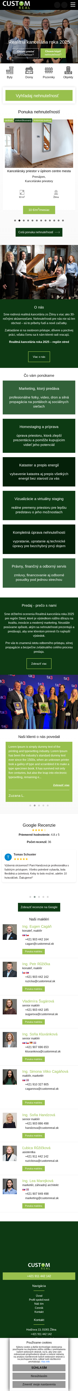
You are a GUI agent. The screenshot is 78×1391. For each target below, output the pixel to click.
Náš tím (39, 1303)
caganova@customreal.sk (41, 1088)
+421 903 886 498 (36, 1123)
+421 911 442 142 (36, 1156)
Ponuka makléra (33, 951)
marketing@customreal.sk (41, 1198)
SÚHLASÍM (39, 1367)
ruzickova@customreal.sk (41, 1160)
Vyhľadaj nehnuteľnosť (37, 95)
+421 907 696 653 (36, 1047)
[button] (15, 220)
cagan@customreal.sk (39, 943)
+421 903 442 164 (36, 939)
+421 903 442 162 (36, 976)
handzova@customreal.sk (41, 1127)
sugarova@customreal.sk (41, 1014)
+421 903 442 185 (36, 1009)
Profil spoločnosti (39, 1299)
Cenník (39, 1307)
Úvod (39, 1295)
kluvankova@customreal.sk (42, 1051)
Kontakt (39, 1311)
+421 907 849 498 (36, 1193)
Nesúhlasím (39, 1376)
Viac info (45, 1361)
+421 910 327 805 (36, 1084)
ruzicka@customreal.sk (39, 981)
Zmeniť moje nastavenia (39, 1384)
